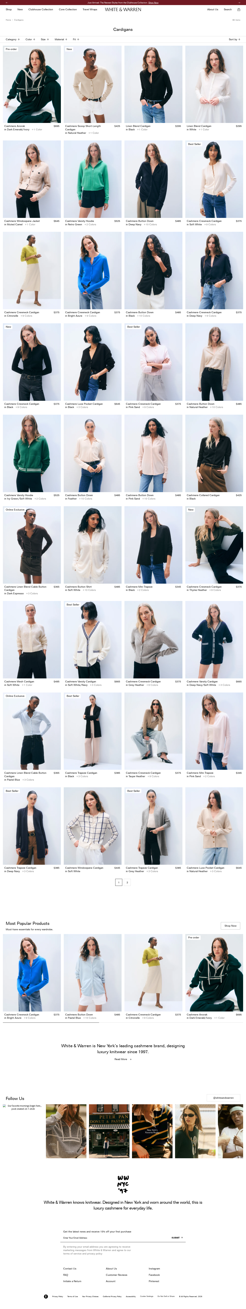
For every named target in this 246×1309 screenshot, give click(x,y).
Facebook (154, 1274)
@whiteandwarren (223, 1097)
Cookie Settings (146, 1296)
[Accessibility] (46, 1297)
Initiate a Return (72, 1281)
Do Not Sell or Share (166, 1296)
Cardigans (18, 20)
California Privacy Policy (112, 1296)
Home (8, 20)
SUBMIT (176, 1237)
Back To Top (123, 1084)
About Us (111, 1268)
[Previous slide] (6, 977)
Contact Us (69, 1268)
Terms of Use (72, 1296)
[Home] (123, 9)
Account (110, 1281)
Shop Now (141, 2)
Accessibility (131, 1296)
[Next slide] (240, 977)
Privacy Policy (57, 1296)
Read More (121, 1059)
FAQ (65, 1274)
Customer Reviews (116, 1274)
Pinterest (154, 1281)
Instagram (154, 1268)
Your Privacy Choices (90, 1296)
